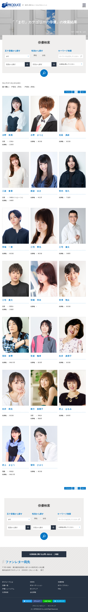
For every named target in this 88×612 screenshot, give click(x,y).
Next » (83, 92)
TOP (72, 32)
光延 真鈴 (64, 135)
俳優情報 (61, 582)
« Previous (68, 92)
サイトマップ (52, 606)
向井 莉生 (7, 409)
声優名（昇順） (17, 87)
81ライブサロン (63, 585)
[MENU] (84, 5)
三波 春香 (7, 191)
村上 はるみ (65, 409)
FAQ (59, 589)
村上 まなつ (8, 465)
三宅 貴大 (7, 300)
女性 (43, 55)
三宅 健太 (64, 247)
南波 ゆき (36, 191)
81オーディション (36, 585)
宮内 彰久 (64, 191)
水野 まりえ (37, 135)
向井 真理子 (65, 356)
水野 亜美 (7, 135)
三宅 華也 (36, 247)
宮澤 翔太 (64, 300)
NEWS (32, 582)
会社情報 (33, 592)
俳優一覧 (78, 32)
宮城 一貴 (7, 247)
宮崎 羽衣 (36, 300)
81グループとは (7, 582)
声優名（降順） (30, 87)
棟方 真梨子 (37, 409)
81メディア (34, 589)
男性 (35, 55)
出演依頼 (5, 592)
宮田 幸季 (7, 356)
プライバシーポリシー (38, 606)
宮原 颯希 (36, 356)
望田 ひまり (37, 465)
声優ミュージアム (8, 589)
